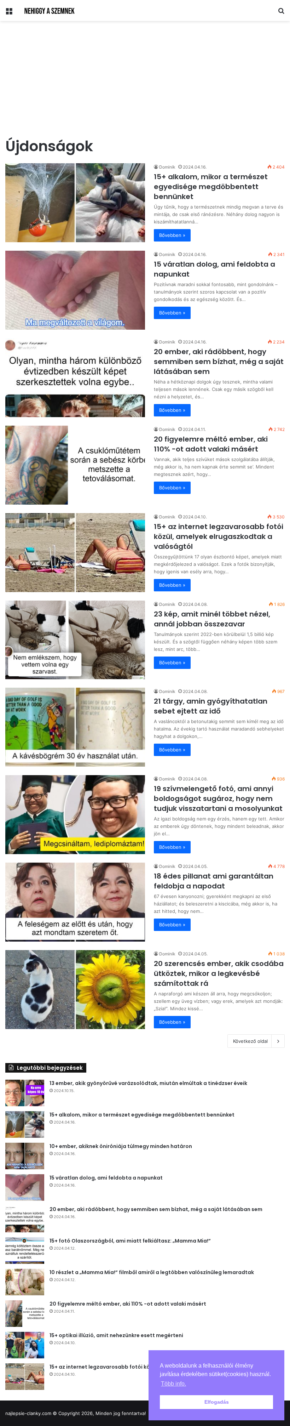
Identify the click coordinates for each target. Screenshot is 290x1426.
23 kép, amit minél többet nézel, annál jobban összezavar (212, 619)
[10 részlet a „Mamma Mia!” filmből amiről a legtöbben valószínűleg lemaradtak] (24, 1282)
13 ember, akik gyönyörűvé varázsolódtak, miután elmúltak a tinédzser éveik (148, 1083)
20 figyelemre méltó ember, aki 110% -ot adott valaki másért (211, 444)
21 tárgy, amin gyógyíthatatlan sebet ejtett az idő (210, 706)
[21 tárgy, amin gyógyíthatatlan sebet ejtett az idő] (75, 727)
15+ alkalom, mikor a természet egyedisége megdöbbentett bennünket (211, 186)
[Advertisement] (145, 81)
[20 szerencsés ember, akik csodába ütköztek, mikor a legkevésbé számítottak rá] (75, 989)
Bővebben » (172, 235)
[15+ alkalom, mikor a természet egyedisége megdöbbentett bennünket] (75, 202)
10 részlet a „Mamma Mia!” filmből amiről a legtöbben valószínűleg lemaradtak (152, 1272)
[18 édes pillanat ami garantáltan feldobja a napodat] (75, 902)
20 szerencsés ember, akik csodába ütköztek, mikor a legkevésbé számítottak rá (219, 973)
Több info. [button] (173, 1384)
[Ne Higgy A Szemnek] (51, 10)
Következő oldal (250, 1041)
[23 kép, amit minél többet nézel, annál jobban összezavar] (75, 640)
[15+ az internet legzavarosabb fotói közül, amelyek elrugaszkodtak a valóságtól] (75, 552)
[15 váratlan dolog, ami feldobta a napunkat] (75, 290)
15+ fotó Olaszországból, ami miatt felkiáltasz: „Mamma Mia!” (130, 1240)
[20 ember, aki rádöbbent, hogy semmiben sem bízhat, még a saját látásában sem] (75, 377)
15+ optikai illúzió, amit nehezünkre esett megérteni (116, 1335)
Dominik (167, 167)
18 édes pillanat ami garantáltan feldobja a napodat (213, 881)
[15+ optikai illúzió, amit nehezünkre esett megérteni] (24, 1345)
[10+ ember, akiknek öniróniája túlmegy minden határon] (24, 1156)
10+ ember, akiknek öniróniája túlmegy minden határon (121, 1146)
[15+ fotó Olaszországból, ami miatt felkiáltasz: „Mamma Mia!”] (24, 1250)
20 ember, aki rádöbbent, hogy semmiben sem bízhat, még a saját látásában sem (219, 361)
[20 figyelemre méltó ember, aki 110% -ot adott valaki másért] (75, 465)
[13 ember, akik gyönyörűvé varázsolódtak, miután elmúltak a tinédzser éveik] (24, 1093)
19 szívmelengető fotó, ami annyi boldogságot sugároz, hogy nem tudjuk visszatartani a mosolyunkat (218, 798)
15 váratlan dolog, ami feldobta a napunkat (106, 1177)
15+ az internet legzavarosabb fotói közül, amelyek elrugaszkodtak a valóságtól (218, 536)
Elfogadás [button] (216, 1402)
